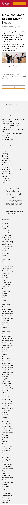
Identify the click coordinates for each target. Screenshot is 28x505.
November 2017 (7, 340)
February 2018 (7, 334)
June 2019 (5, 298)
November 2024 (7, 242)
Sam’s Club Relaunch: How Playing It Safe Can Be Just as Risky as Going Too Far (13, 125)
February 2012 (6, 460)
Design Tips (6, 158)
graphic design (16, 74)
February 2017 (6, 361)
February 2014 (7, 424)
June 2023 (5, 278)
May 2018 (5, 327)
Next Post (20, 87)
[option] (14, 200)
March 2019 (6, 304)
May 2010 (5, 489)
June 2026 (5, 226)
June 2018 (5, 325)
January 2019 (6, 309)
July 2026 (5, 224)
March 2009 (6, 500)
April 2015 (5, 394)
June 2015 (5, 390)
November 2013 (7, 428)
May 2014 (5, 417)
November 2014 (7, 403)
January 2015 (6, 399)
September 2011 (7, 469)
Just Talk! (5, 163)
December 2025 (7, 239)
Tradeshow (5, 176)
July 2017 (5, 349)
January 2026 (6, 237)
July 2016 (5, 376)
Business (5, 156)
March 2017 (6, 358)
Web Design (6, 181)
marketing (4, 76)
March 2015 (6, 397)
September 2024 (7, 246)
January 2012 (6, 462)
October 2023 (6, 269)
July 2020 (5, 293)
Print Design (6, 165)
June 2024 (5, 253)
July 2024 (5, 251)
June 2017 (5, 352)
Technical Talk (6, 174)
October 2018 (6, 316)
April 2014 (5, 419)
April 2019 (5, 302)
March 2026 (6, 233)
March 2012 (6, 457)
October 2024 (6, 244)
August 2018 (6, 320)
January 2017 (6, 363)
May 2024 (5, 255)
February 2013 (6, 444)
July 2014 (5, 412)
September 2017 (7, 345)
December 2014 (7, 401)
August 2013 (6, 435)
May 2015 (5, 392)
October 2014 (6, 406)
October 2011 (6, 466)
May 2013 (5, 439)
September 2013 (7, 433)
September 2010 (7, 482)
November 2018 (7, 313)
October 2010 (6, 480)
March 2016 (6, 381)
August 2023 (6, 273)
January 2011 (6, 475)
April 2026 (5, 230)
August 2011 (6, 471)
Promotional (6, 167)
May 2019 (5, 300)
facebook (8, 74)
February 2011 (6, 473)
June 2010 (5, 486)
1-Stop (19, 27)
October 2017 (6, 343)
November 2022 (7, 282)
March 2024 (6, 260)
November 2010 (7, 478)
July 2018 (5, 322)
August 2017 (6, 347)
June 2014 (5, 415)
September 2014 (7, 408)
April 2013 (5, 442)
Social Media (8, 27)
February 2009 (7, 502)
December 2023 (7, 264)
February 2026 (7, 235)
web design (5, 78)
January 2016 (6, 383)
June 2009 (5, 498)
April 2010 (5, 491)
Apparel (4, 151)
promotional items (13, 76)
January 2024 (6, 262)
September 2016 (7, 372)
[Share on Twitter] (6, 66)
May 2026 (5, 228)
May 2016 (5, 379)
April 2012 (5, 455)
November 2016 (7, 367)
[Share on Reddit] (10, 66)
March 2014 (6, 421)
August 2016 (6, 374)
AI (2, 149)
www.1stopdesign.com (9, 50)
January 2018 (6, 336)
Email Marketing (7, 160)
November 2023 (7, 266)
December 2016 (7, 365)
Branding (5, 154)
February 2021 (6, 289)
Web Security (6, 183)
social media (22, 76)
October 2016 (6, 370)
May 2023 (5, 280)
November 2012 (7, 446)
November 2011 (7, 464)
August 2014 (6, 410)
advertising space (14, 72)
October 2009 (6, 493)
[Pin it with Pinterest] (13, 66)
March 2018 (6, 331)
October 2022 (6, 284)
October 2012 (6, 448)
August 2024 (6, 248)
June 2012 (5, 453)
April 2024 (5, 257)
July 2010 (5, 484)
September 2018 (7, 318)
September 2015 (7, 388)
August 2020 (6, 291)
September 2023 (7, 271)
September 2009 (7, 495)
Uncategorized (7, 178)
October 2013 (6, 430)
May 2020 (5, 296)
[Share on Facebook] (3, 66)
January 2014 (6, 426)
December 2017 (7, 338)
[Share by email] (20, 66)
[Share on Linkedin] (17, 66)
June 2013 (5, 437)
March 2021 (6, 287)
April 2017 (5, 356)
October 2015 (6, 385)
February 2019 (7, 307)
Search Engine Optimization (11, 169)
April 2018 (5, 329)
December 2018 (7, 311)
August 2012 (6, 451)
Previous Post (8, 87)
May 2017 (5, 354)
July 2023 (5, 275)
